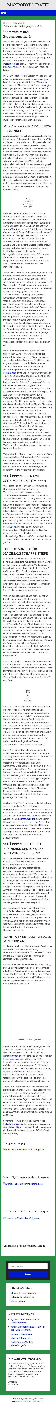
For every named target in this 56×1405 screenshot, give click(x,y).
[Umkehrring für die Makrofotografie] (28, 1230)
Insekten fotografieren (21, 1334)
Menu (4, 13)
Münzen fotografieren (21, 1338)
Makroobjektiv (10, 809)
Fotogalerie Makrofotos (22, 1297)
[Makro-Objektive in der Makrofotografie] (28, 1161)
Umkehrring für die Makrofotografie (24, 1245)
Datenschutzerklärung (33, 1401)
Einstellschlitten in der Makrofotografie (26, 1211)
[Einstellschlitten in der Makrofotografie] (28, 1195)
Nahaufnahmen (10, 1056)
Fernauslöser (9, 373)
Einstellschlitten (27, 819)
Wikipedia (42, 82)
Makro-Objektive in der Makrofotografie (26, 1177)
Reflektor (7, 257)
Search (28, 1274)
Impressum (17, 1401)
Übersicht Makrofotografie (23, 1293)
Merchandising (18, 1301)
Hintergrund (43, 893)
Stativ (15, 229)
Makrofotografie (28, 4)
